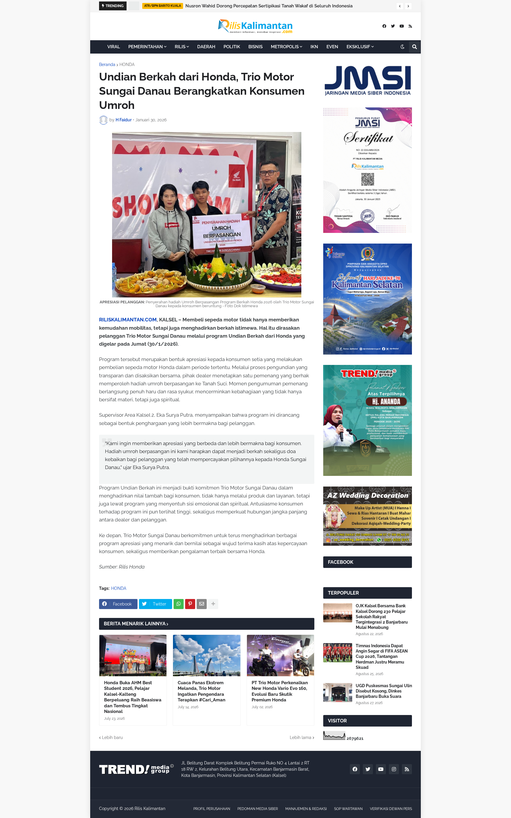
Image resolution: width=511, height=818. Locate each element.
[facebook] (384, 26)
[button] (399, 6)
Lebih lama (300, 737)
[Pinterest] (190, 604)
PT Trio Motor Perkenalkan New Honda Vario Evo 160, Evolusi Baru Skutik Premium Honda (280, 691)
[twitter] (393, 26)
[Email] (202, 604)
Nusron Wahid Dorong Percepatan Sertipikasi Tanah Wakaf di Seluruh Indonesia (268, 6)
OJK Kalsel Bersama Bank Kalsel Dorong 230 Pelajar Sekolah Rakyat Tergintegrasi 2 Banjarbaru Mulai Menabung (382, 616)
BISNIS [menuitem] (255, 46)
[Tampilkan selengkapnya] (213, 604)
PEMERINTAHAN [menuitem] (145, 46)
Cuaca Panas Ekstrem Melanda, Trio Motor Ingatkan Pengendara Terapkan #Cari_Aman (201, 691)
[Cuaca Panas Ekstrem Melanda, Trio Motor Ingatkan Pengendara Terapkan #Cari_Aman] (206, 655)
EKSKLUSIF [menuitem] (358, 46)
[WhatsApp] (179, 604)
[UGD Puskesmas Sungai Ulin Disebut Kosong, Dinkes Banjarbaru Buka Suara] (337, 692)
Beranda (107, 64)
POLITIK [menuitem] (232, 46)
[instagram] (394, 769)
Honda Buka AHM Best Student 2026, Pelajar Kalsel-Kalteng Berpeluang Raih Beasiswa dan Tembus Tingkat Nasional (132, 697)
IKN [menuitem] (314, 46)
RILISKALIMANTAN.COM (128, 320)
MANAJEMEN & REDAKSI (306, 809)
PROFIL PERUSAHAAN (211, 809)
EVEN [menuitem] (332, 46)
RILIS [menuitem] (180, 46)
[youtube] (402, 26)
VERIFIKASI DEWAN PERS (391, 809)
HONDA (127, 64)
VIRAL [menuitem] (113, 46)
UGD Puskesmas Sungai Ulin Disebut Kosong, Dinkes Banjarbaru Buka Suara (384, 691)
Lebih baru (112, 737)
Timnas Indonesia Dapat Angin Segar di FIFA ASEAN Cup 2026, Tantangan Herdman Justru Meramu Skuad (382, 656)
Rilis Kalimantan (150, 808)
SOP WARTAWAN (348, 809)
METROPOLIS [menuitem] (285, 46)
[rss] (410, 26)
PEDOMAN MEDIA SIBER (257, 809)
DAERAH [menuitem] (206, 46)
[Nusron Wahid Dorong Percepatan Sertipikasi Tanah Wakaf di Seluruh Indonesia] (134, 5)
